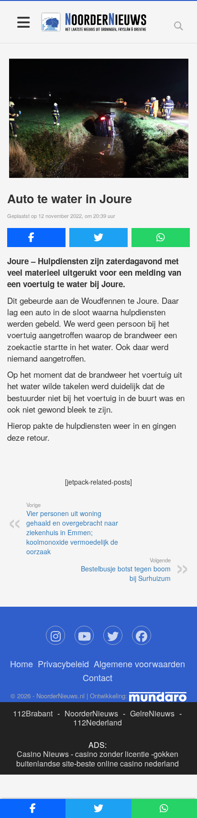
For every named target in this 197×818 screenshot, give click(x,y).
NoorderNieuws (91, 713)
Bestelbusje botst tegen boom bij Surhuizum (126, 569)
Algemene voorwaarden (139, 663)
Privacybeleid (63, 663)
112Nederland (97, 722)
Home (21, 663)
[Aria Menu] (23, 21)
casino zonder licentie (112, 753)
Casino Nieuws (43, 753)
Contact (97, 677)
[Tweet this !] (98, 237)
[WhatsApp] (160, 237)
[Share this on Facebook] (36, 237)
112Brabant (33, 713)
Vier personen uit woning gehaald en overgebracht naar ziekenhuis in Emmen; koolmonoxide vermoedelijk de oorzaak (72, 528)
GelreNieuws (152, 713)
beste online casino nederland (128, 763)
